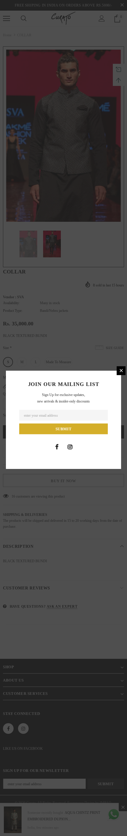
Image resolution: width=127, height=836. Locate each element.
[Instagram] (70, 446)
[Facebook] (56, 446)
